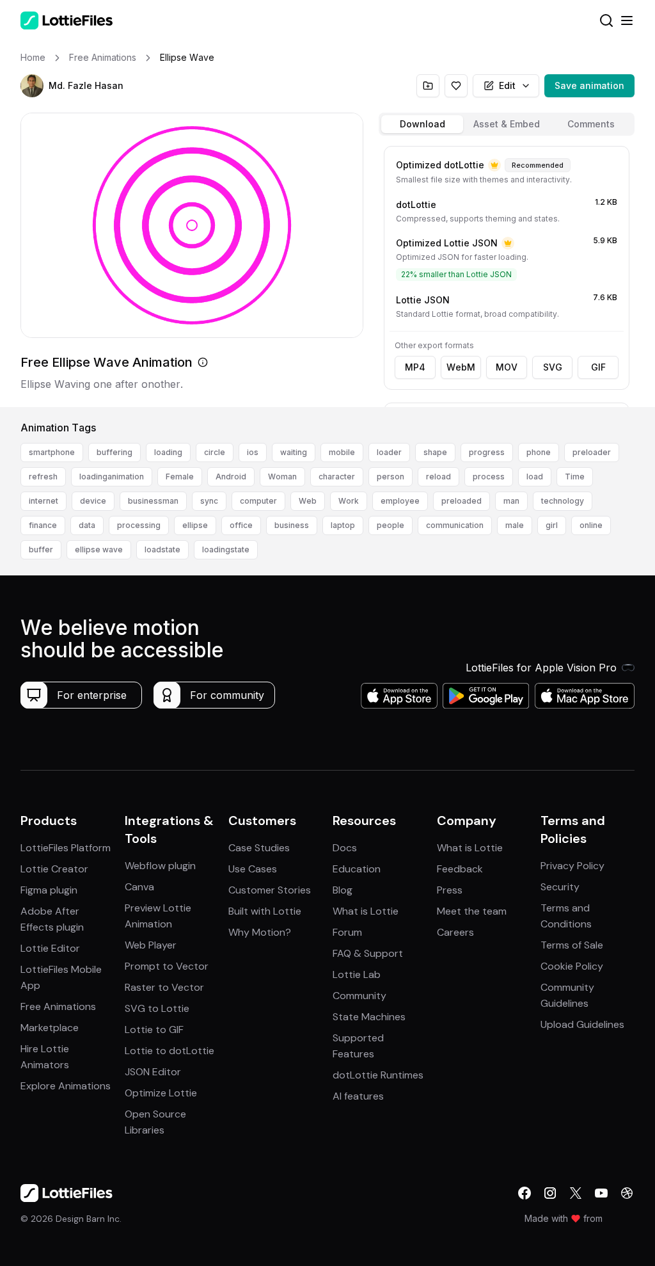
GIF (598, 367)
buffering (114, 452)
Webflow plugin (160, 865)
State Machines (369, 1016)
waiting (293, 452)
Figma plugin (48, 890)
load (534, 476)
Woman (282, 476)
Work (348, 501)
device (93, 501)
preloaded (461, 501)
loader (389, 452)
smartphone (52, 452)
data (87, 525)
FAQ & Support (368, 953)
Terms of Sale (572, 945)
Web (308, 501)
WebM (460, 367)
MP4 (415, 367)
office (241, 525)
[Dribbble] (627, 1193)
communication (455, 525)
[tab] (422, 124)
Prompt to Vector (167, 966)
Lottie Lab (357, 974)
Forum (347, 932)
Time (575, 476)
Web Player (151, 945)
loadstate (162, 549)
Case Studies (259, 847)
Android (231, 476)
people (390, 525)
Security (560, 886)
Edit (507, 85)
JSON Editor (153, 1071)
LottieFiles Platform (65, 847)
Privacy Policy (572, 865)
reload (438, 476)
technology (562, 501)
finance (43, 525)
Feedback (460, 869)
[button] (31, 85)
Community (359, 995)
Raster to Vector (164, 987)
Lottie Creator (54, 869)
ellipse (195, 525)
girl (552, 525)
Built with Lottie (264, 911)
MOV (506, 367)
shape (435, 452)
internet (43, 501)
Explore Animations (65, 1086)
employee (400, 501)
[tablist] (507, 124)
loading (168, 452)
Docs (345, 847)
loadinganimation (111, 476)
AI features (358, 1096)
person (390, 476)
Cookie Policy (572, 966)
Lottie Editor (50, 948)
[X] (575, 1193)
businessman (153, 501)
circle (214, 452)
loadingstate (225, 549)
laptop (343, 525)
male (514, 525)
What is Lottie (366, 911)
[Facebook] (524, 1193)
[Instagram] (550, 1193)
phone (538, 452)
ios (252, 452)
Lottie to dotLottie (169, 1050)
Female (180, 476)
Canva (139, 886)
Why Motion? (259, 932)
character (337, 476)
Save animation (589, 85)
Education (357, 869)
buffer (41, 549)
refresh (43, 476)
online (591, 525)
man (511, 501)
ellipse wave (99, 549)
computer (258, 501)
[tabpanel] (507, 274)
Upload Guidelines (582, 1024)
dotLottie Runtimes (378, 1075)
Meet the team (472, 911)
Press (449, 890)
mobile (342, 452)
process (489, 476)
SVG (552, 367)
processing (139, 525)
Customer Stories (269, 890)
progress (487, 452)
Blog (342, 890)
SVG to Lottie (157, 1008)
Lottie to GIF (154, 1029)
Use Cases (252, 869)
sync (209, 501)
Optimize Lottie (161, 1093)
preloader (591, 452)
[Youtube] (601, 1193)
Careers (455, 932)
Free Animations (58, 1006)
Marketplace (49, 1027)
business (291, 525)
